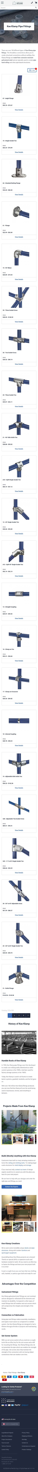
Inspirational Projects (7, 1432)
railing (10, 1163)
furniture (24, 1250)
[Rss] (4, 1377)
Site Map (24, 1439)
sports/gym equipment (9, 1253)
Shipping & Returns (27, 1436)
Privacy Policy (25, 1432)
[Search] (36, 7)
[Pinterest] (4, 1380)
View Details (19, 110)
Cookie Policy (5, 1449)
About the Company (7, 1436)
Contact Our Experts (11, 1187)
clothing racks (20, 1163)
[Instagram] (32, 1377)
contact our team (20, 1169)
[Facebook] (9, 1377)
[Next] (28, 1015)
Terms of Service (6, 1446)
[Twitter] (15, 1377)
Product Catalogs (26, 1449)
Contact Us (25, 1443)
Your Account (5, 1443)
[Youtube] (20, 1377)
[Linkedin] (26, 1377)
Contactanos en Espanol (28, 1446)
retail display (19, 1165)
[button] (7, 1139)
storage (28, 1165)
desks (27, 1248)
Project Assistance (7, 1439)
